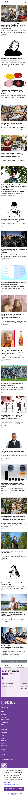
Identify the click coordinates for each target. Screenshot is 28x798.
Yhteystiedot (4, 749)
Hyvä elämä (4, 717)
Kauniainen (4, 740)
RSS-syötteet (4, 729)
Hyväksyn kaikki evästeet (14, 789)
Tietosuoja (3, 754)
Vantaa (3, 743)
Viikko (11, 674)
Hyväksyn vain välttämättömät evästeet (14, 794)
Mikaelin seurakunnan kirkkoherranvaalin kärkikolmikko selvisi (7, 684)
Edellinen (7, 665)
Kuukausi (18, 674)
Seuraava (20, 665)
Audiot (3, 724)
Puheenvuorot (5, 719)
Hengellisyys (4, 722)
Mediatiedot (4, 752)
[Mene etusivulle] (8, 703)
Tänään (5, 674)
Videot (2, 727)
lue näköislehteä (6, 759)
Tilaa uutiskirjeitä (5, 756)
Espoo (3, 738)
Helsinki (3, 735)
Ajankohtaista (5, 714)
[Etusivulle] (5, 2)
